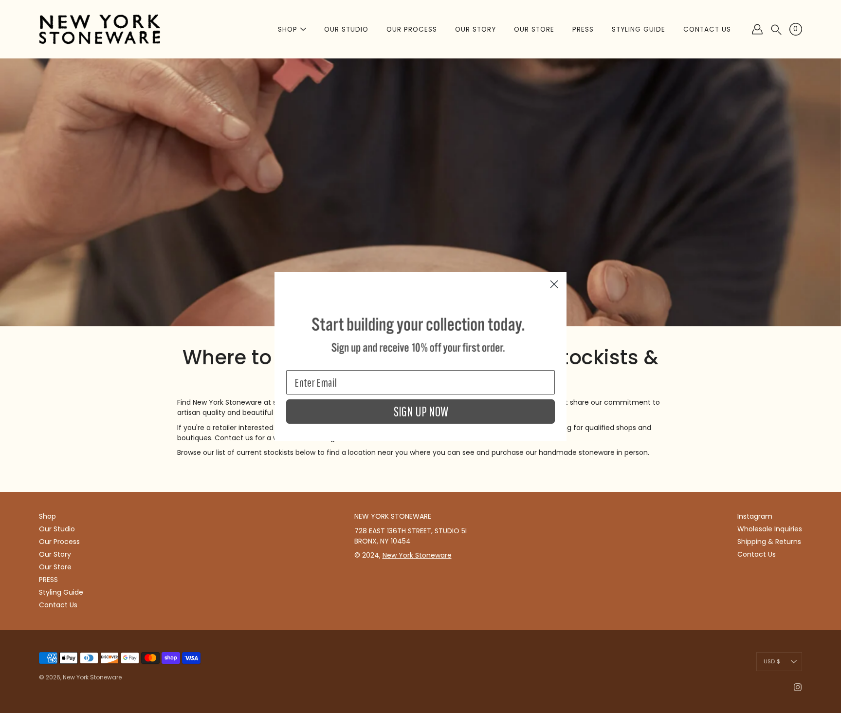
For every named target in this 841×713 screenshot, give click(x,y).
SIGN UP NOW (420, 412)
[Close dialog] (554, 284)
